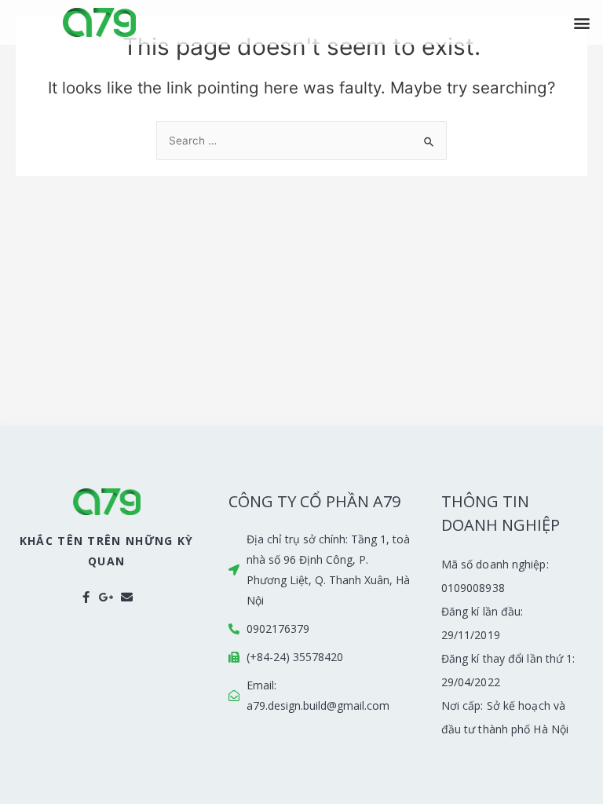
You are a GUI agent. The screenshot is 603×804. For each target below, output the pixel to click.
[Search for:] (301, 140)
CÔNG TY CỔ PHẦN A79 (314, 501)
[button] (582, 22)
